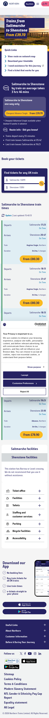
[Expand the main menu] (37, 4)
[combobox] (24, 180)
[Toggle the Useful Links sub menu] (44, 624)
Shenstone (37, 84)
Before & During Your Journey (20, 642)
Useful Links (12, 625)
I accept (24, 375)
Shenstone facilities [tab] (24, 457)
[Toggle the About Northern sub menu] (44, 630)
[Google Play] (11, 667)
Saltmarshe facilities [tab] (24, 449)
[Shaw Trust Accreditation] (11, 661)
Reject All (24, 391)
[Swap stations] (41, 183)
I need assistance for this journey (24, 65)
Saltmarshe (19, 84)
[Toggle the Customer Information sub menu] (44, 636)
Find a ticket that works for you (23, 70)
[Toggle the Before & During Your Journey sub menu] (44, 642)
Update (8, 215)
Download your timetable (20, 61)
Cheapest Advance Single (24, 113)
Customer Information (16, 636)
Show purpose (34, 367)
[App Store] (29, 661)
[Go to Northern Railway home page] (11, 5)
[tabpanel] (24, 505)
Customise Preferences (23, 383)
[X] (21, 653)
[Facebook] (25, 653)
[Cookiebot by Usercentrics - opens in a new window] (35, 324)
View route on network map (21, 56)
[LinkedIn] (39, 653)
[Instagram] (35, 653)
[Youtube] (30, 653)
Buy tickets (29, 4)
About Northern (13, 630)
